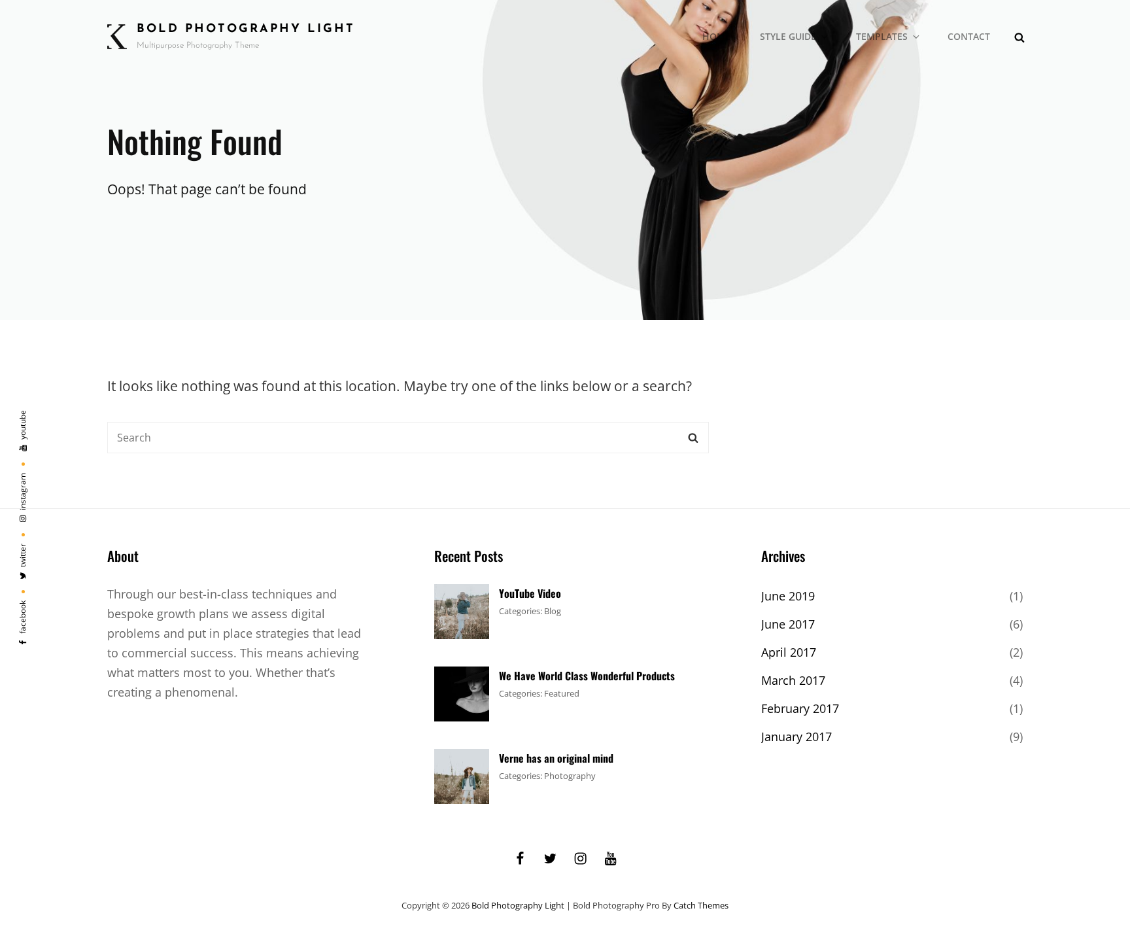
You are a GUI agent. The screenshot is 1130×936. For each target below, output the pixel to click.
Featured (561, 693)
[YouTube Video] (461, 610)
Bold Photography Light (246, 29)
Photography (570, 776)
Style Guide (788, 36)
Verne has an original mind (556, 758)
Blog (552, 611)
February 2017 (800, 708)
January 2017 (796, 736)
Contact (969, 36)
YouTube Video (530, 593)
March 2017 (793, 680)
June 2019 (788, 596)
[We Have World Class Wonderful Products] (461, 693)
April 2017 (788, 652)
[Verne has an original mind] (461, 775)
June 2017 (788, 624)
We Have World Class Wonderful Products (587, 676)
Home (716, 36)
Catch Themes (701, 905)
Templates (882, 36)
